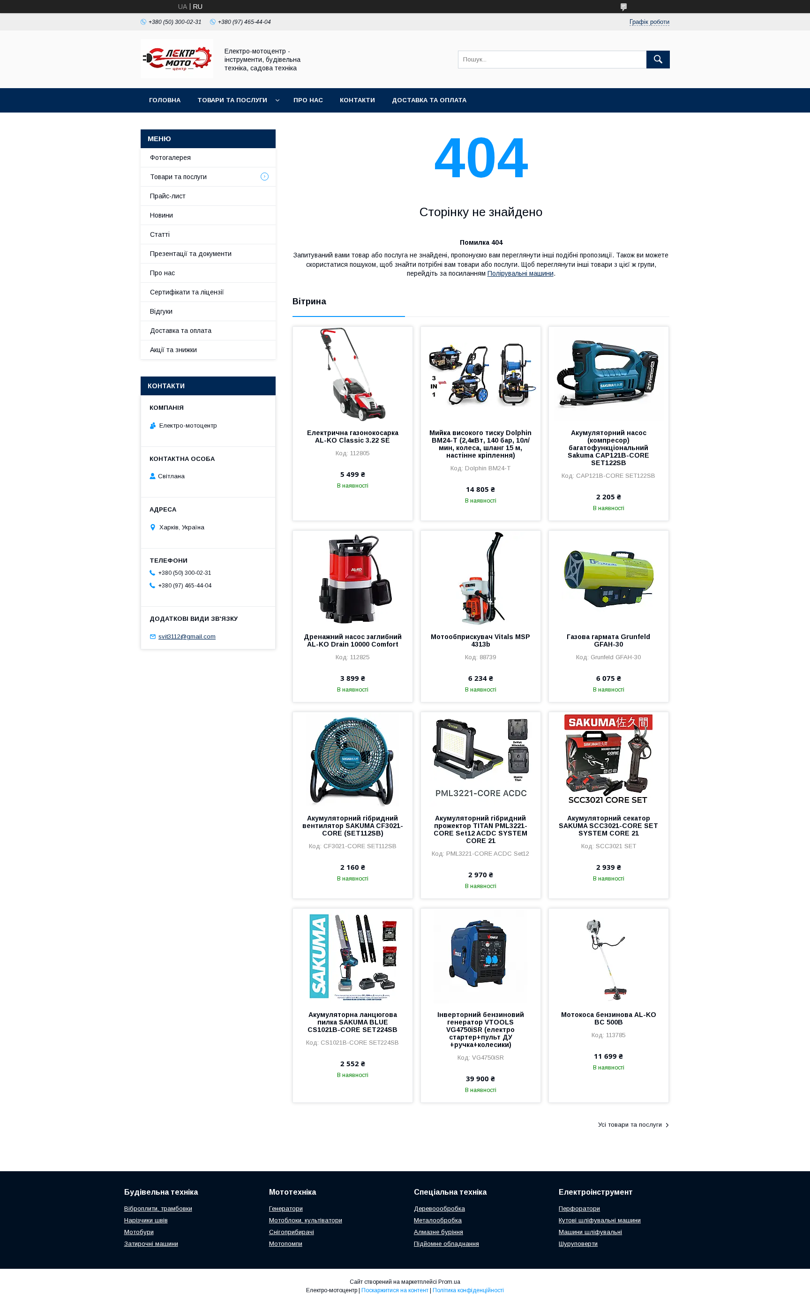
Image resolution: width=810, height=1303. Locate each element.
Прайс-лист (168, 196)
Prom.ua (449, 1282)
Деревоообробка (439, 1208)
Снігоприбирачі (291, 1231)
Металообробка (438, 1220)
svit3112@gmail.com (187, 636)
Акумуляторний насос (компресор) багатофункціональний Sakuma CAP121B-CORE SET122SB (608, 448)
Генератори (286, 1208)
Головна (164, 100)
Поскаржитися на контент (394, 1290)
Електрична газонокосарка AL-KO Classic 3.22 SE (352, 436)
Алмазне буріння (438, 1231)
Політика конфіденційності (468, 1290)
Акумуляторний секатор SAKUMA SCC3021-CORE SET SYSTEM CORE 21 (608, 825)
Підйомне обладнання (446, 1243)
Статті (160, 234)
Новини (161, 215)
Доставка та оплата (429, 100)
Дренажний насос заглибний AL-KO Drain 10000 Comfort (353, 640)
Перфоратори (579, 1208)
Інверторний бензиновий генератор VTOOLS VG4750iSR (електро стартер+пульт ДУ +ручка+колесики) (480, 1029)
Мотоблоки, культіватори (305, 1220)
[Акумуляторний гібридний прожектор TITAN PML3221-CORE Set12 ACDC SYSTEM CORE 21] (480, 759)
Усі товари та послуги (630, 1124)
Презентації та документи (191, 253)
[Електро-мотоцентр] (177, 76)
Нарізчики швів (146, 1220)
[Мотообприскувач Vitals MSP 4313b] (480, 578)
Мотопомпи (285, 1243)
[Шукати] (658, 59)
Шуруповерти (578, 1243)
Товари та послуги (232, 100)
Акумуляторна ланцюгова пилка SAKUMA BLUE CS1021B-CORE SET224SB (353, 1022)
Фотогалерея (170, 157)
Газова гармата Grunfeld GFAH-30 (608, 640)
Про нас (308, 100)
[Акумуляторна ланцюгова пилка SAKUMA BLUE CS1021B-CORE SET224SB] (352, 955)
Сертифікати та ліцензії (187, 292)
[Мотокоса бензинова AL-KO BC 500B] (608, 955)
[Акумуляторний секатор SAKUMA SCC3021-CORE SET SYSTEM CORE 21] (608, 759)
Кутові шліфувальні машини (600, 1220)
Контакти (357, 100)
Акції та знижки (173, 350)
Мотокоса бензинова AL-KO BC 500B (608, 1018)
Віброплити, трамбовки (158, 1208)
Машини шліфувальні (590, 1231)
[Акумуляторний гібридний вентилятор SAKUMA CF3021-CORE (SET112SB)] (352, 759)
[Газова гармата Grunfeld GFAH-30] (608, 578)
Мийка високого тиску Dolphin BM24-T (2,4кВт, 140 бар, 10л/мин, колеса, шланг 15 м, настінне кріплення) (480, 444)
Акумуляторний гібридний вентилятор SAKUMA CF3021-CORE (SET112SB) (352, 825)
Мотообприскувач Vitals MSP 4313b (480, 640)
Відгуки (161, 311)
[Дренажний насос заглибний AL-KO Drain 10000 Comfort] (352, 578)
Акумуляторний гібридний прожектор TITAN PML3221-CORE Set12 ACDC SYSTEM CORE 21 (480, 829)
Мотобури (139, 1231)
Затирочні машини (151, 1243)
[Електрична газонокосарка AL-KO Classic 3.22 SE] (352, 374)
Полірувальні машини (521, 273)
